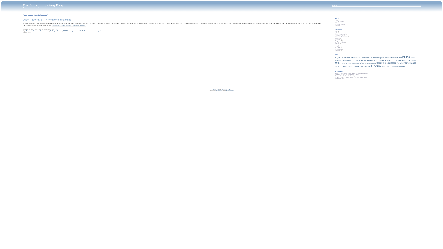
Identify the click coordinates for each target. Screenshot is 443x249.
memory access (73, 31)
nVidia (80, 31)
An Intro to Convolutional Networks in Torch (347, 74)
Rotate (337, 67)
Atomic (28, 31)
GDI (343, 60)
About (336, 20)
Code (382, 57)
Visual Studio (389, 67)
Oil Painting (368, 63)
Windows (337, 50)
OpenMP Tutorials (340, 24)
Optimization (338, 49)
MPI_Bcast (342, 63)
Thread (350, 67)
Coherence (388, 57)
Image (381, 60)
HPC (377, 60)
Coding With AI (339, 35)
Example (413, 57)
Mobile (337, 43)
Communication (396, 58)
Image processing (394, 60)
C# (336, 31)
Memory (414, 60)
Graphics (337, 41)
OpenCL (337, 46)
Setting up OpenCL (340, 78)
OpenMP (337, 48)
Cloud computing (375, 58)
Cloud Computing (340, 34)
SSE (341, 67)
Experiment (338, 60)
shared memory (94, 31)
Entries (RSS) (215, 89)
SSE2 (345, 67)
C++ (336, 32)
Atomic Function (34, 31)
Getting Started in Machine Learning (345, 76)
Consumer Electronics (341, 36)
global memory (58, 31)
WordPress (219, 90)
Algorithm (339, 57)
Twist (383, 67)
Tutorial (102, 31)
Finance (337, 39)
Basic (351, 58)
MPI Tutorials (339, 23)
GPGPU (65, 31)
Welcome (337, 25)
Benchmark (357, 57)
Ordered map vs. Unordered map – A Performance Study (351, 77)
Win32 (396, 67)
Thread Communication (361, 67)
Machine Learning (340, 42)
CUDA (56, 29)
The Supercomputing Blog (43, 5)
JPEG (409, 60)
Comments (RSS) (226, 89)
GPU (365, 60)
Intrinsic (405, 60)
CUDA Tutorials (339, 21)
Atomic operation (44, 31)
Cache (367, 58)
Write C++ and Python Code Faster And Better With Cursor (351, 73)
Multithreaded (355, 63)
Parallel (400, 63)
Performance (86, 31)
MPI (336, 45)
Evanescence (230, 90)
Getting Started (351, 60)
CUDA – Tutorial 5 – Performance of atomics (47, 19)
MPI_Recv (349, 63)
